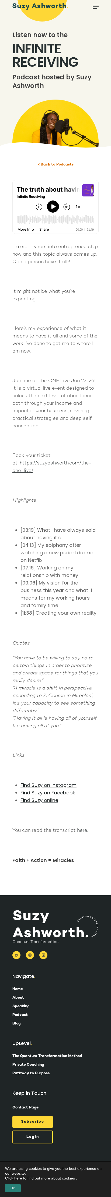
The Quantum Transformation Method (47, 1056)
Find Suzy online (39, 800)
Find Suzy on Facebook (47, 792)
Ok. (13, 1188)
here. (82, 830)
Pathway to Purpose (31, 1073)
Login (32, 1137)
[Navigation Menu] (96, 6)
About (18, 998)
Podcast (20, 1015)
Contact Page (25, 1108)
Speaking (21, 1006)
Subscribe (32, 1122)
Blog (16, 1024)
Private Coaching (28, 1065)
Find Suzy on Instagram (48, 785)
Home (17, 989)
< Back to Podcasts (56, 165)
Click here (13, 1178)
